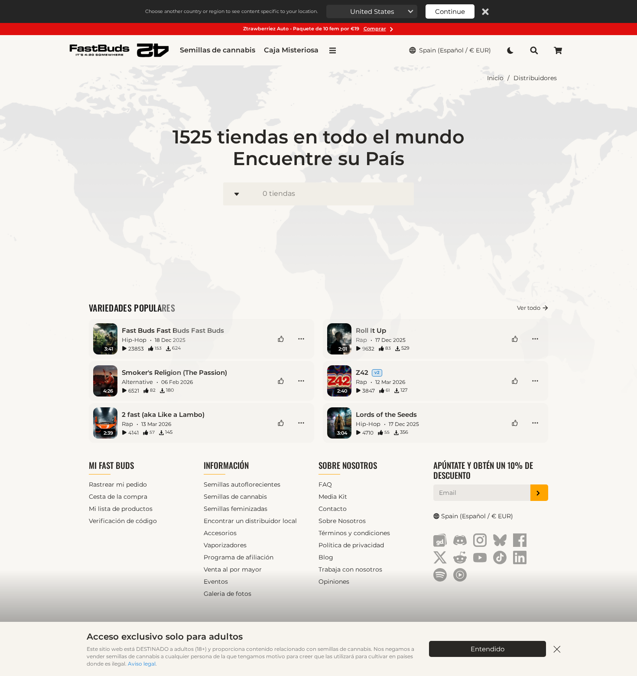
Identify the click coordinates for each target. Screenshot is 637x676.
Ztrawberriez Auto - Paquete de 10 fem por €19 (314, 29)
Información (226, 465)
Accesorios (220, 533)
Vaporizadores (225, 545)
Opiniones (333, 581)
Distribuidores (535, 78)
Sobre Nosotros (347, 465)
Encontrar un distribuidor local (250, 521)
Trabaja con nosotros (350, 569)
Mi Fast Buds (111, 465)
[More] (301, 339)
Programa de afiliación (238, 557)
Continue (450, 11)
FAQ (325, 484)
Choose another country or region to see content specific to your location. (231, 11)
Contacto (332, 509)
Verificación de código (123, 521)
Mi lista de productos (121, 509)
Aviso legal (142, 663)
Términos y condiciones (354, 533)
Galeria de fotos (227, 594)
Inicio (495, 78)
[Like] (280, 339)
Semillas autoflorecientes (242, 484)
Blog (325, 557)
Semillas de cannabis (217, 50)
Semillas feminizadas (235, 509)
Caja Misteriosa (291, 50)
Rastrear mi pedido (118, 484)
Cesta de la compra (118, 496)
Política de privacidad (351, 545)
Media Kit (332, 496)
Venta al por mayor (233, 569)
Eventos (216, 581)
